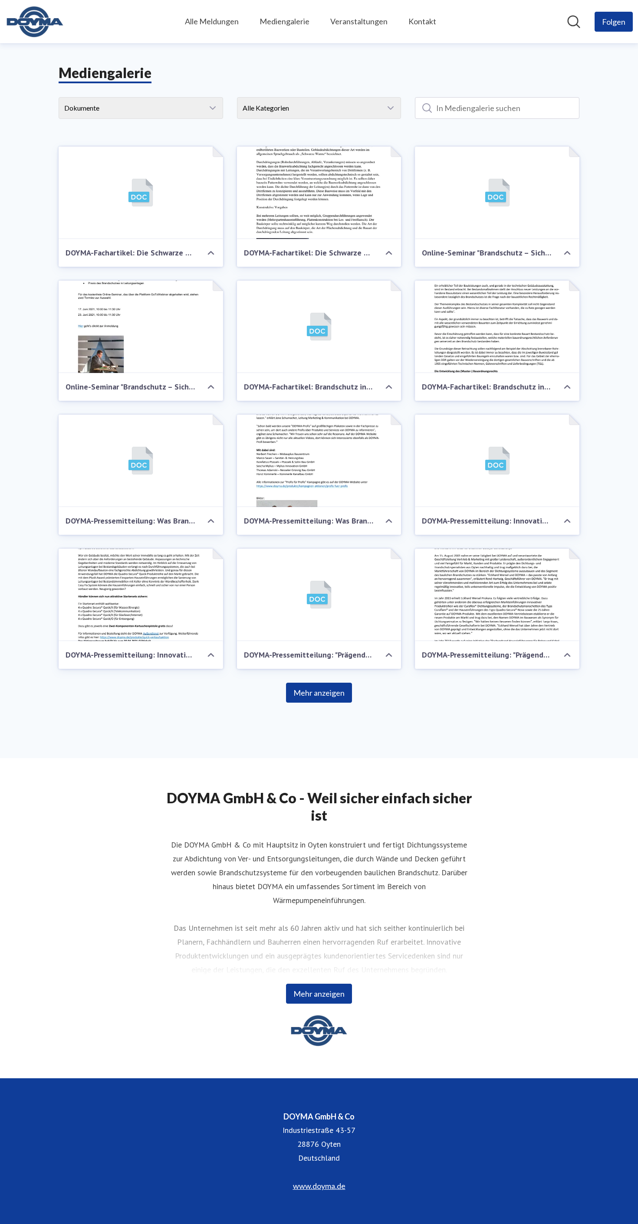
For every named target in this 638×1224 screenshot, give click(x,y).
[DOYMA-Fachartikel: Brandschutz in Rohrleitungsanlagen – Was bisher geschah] (319, 327)
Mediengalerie (284, 21)
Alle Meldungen (212, 21)
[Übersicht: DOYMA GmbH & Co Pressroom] (35, 21)
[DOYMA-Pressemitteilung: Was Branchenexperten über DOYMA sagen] (141, 461)
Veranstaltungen (359, 21)
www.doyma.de (319, 1186)
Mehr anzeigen (319, 692)
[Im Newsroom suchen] (574, 22)
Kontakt (422, 21)
